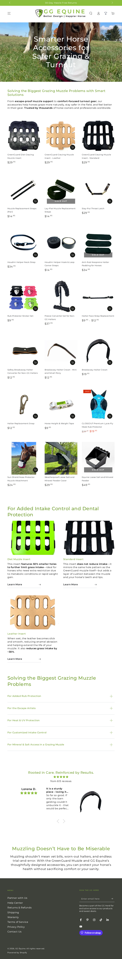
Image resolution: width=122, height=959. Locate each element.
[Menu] (9, 13)
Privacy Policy (16, 926)
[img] (61, 777)
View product (35, 147)
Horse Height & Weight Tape (59, 423)
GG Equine (20, 948)
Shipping (13, 912)
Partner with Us (17, 898)
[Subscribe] (113, 898)
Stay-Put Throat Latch (93, 208)
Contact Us (14, 931)
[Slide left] (9, 3)
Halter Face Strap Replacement (98, 316)
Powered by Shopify (17, 952)
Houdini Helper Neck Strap (21, 262)
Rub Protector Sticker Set (20, 316)
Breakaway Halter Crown (95, 370)
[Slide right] (112, 3)
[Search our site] (91, 13)
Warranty (13, 917)
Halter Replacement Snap (20, 423)
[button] (59, 821)
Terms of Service (17, 922)
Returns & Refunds (19, 907)
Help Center (15, 902)
